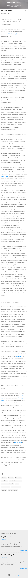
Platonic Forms (6, 487)
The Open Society (12, 490)
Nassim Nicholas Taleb (15, 481)
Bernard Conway (14, 3)
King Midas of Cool (7, 537)
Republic (4, 490)
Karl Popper (18, 477)
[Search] (26, 3)
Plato (17, 484)
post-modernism (16, 487)
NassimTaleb (18, 442)
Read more (23, 550)
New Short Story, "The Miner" (10, 555)
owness (4, 484)
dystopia (4, 477)
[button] (26, 11)
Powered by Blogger (15, 575)
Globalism (10, 477)
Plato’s (12, 34)
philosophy (11, 484)
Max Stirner (18, 356)
